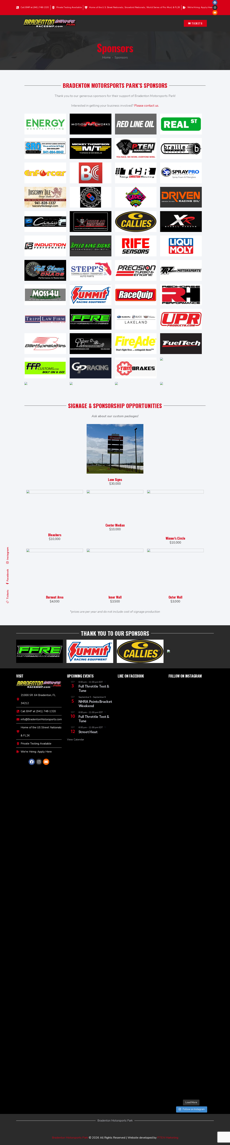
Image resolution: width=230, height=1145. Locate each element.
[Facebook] (214, 2)
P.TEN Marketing (167, 1138)
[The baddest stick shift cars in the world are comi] (191, 968)
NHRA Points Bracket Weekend (95, 703)
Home (106, 57)
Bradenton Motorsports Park (70, 1138)
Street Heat (88, 732)
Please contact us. (146, 106)
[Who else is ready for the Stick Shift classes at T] (176, 757)
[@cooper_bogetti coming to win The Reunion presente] (176, 980)
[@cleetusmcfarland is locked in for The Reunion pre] (207, 726)
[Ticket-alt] (214, 12)
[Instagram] (214, 7)
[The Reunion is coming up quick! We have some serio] (191, 804)
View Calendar (75, 739)
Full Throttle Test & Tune (94, 688)
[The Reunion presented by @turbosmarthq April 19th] (207, 1013)
